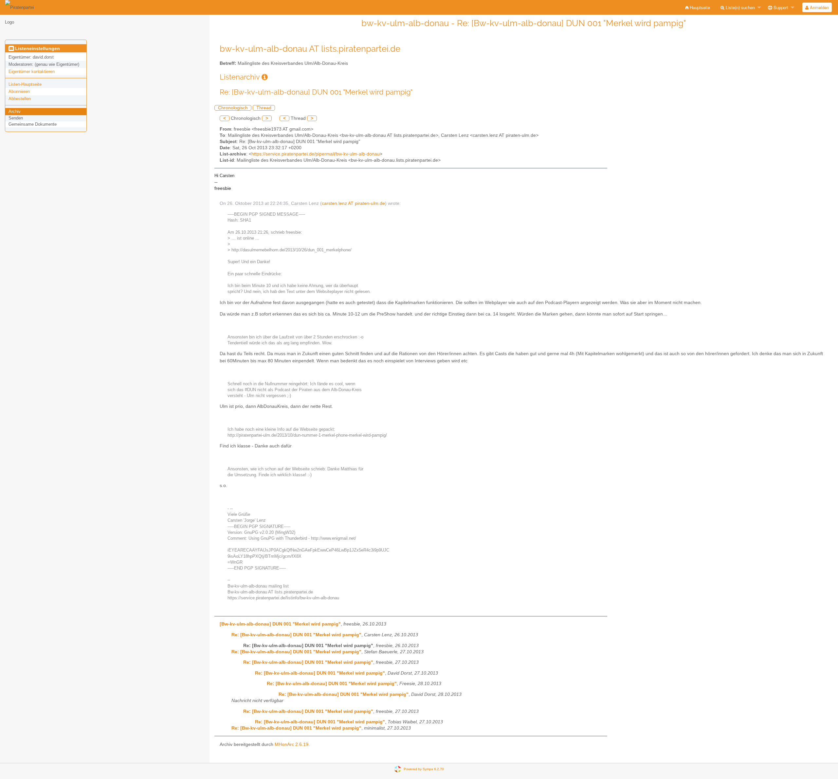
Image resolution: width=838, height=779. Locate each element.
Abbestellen (20, 98)
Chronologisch (233, 107)
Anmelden (819, 7)
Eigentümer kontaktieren (32, 71)
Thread (263, 107)
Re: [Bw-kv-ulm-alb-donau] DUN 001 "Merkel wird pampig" (296, 634)
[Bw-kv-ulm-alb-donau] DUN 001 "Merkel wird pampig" (280, 624)
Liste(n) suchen (739, 7)
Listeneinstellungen (37, 48)
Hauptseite (699, 7)
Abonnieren (19, 91)
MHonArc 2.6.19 (291, 744)
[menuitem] (697, 7)
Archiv (15, 111)
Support (780, 7)
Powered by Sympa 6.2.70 (424, 769)
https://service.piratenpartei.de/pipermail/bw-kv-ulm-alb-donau (315, 154)
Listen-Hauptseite (25, 84)
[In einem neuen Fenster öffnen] (265, 77)
